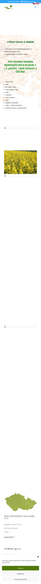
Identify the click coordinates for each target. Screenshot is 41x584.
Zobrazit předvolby (20, 579)
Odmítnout (20, 574)
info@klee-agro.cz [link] (12, 548)
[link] (8, 7)
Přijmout (20, 568)
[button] (38, 557)
